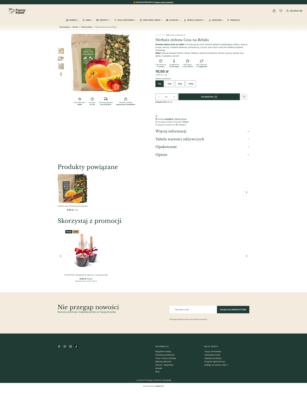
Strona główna (64, 27)
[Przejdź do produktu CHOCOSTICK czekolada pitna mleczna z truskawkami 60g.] (86, 250)
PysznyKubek (166, 380)
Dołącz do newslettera (233, 309)
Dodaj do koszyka (84, 270)
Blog (157, 371)
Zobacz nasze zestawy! (164, 2)
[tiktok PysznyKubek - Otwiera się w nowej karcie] (76, 346)
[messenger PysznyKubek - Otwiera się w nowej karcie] (64, 346)
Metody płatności (163, 361)
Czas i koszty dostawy (165, 358)
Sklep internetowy (152, 386)
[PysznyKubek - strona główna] (17, 11)
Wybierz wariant (72, 201)
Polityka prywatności (164, 355)
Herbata (75, 27)
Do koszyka (207, 97)
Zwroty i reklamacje (164, 365)
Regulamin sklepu (163, 351)
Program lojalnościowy (214, 361)
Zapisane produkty (212, 358)
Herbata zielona (86, 27)
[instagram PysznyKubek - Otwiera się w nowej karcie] (70, 346)
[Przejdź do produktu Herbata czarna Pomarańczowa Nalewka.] (73, 188)
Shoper (150, 380)
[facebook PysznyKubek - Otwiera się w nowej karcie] (59, 346)
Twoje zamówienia (212, 351)
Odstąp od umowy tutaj (215, 365)
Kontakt (158, 368)
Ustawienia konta (212, 355)
